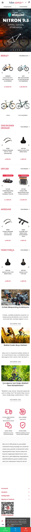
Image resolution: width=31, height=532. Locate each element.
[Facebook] (2, 521)
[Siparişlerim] (25, 2)
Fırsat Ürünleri (23, 6)
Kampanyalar (7, 6)
